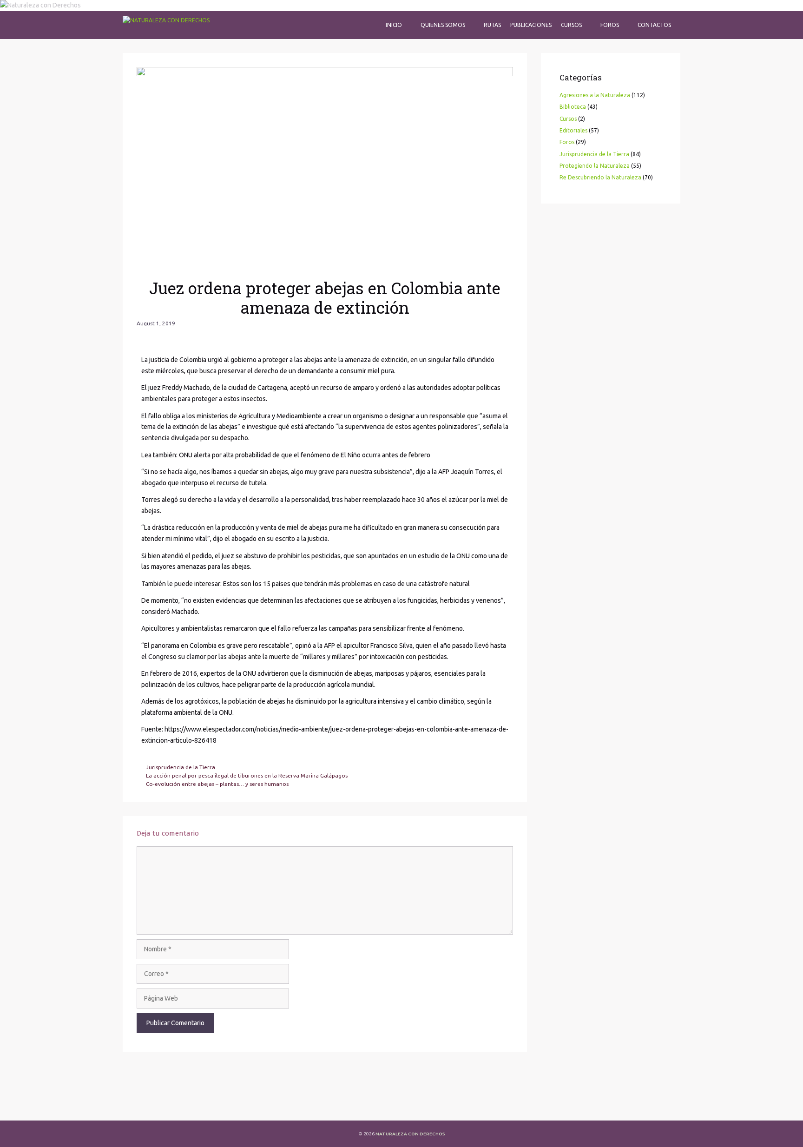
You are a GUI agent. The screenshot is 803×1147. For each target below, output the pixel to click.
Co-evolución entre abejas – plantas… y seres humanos (217, 784)
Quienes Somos (443, 25)
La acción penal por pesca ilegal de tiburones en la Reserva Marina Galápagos (247, 775)
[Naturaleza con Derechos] (166, 25)
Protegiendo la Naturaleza (594, 166)
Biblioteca (572, 107)
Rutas (492, 25)
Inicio (394, 25)
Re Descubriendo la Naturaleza (600, 177)
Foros (609, 25)
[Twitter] (163, 1105)
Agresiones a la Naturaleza (594, 95)
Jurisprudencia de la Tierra (180, 767)
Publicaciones (531, 25)
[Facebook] (139, 1105)
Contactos (654, 25)
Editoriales (573, 130)
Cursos (571, 25)
